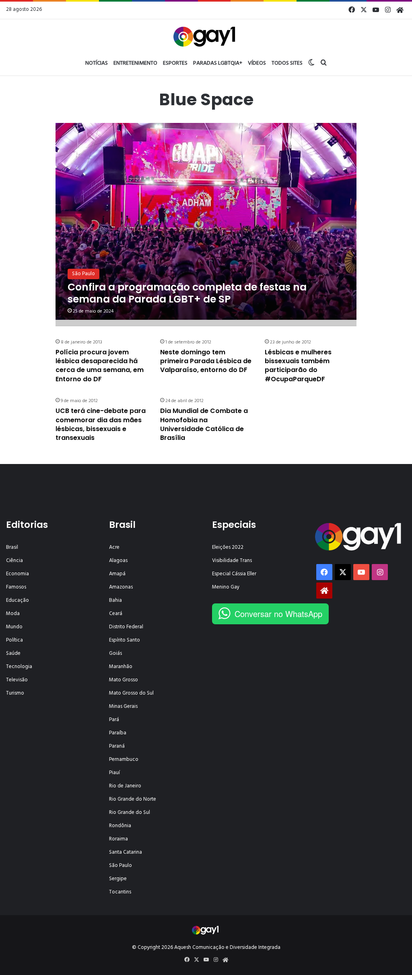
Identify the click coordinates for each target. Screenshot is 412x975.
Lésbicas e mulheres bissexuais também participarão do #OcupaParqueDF (298, 365)
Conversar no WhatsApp (278, 613)
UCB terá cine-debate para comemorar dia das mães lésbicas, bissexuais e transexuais (101, 424)
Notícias (96, 63)
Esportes (175, 63)
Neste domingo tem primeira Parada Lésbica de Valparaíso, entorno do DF (205, 361)
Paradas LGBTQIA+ (217, 63)
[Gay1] (206, 35)
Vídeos (257, 63)
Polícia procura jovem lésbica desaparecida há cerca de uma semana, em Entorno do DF (100, 365)
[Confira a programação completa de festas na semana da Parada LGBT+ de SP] (206, 221)
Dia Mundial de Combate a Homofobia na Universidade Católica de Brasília (204, 424)
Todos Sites (287, 63)
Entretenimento (135, 63)
